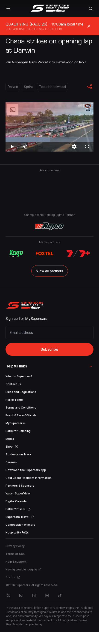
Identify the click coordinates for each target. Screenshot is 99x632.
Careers (11, 462)
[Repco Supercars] (49, 8)
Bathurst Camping (18, 431)
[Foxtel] (44, 253)
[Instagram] (21, 595)
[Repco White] (49, 226)
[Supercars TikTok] (60, 595)
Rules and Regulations (21, 392)
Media (10, 438)
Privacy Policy (15, 546)
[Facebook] (34, 595)
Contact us (13, 384)
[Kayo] (16, 253)
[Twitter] (8, 595)
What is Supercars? (19, 376)
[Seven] (78, 253)
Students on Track (18, 454)
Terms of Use (15, 554)
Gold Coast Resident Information (29, 478)
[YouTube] (47, 595)
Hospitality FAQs (17, 532)
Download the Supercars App (26, 470)
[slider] (49, 139)
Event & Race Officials (21, 415)
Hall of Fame (14, 399)
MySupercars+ (16, 423)
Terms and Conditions (21, 407)
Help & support (16, 561)
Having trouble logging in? (24, 569)
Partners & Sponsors (20, 485)
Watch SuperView (18, 493)
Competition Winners (20, 524)
